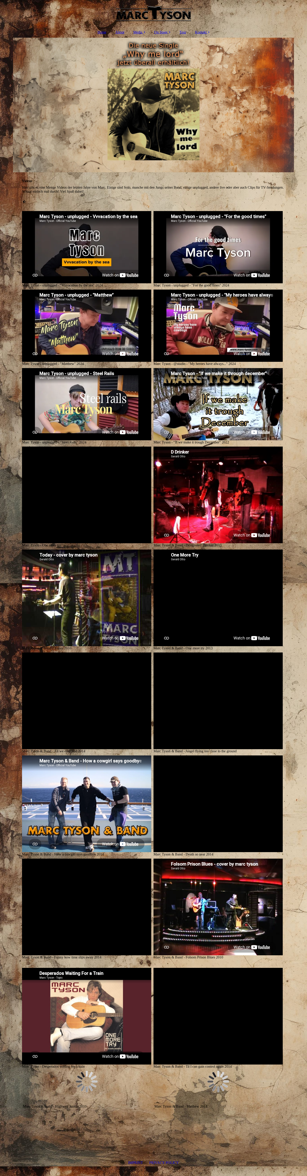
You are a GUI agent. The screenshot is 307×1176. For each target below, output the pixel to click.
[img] (153, 13)
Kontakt (201, 32)
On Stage (160, 32)
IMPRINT (135, 1163)
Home (102, 32)
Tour (182, 32)
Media (137, 32)
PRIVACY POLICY (164, 1163)
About (119, 32)
